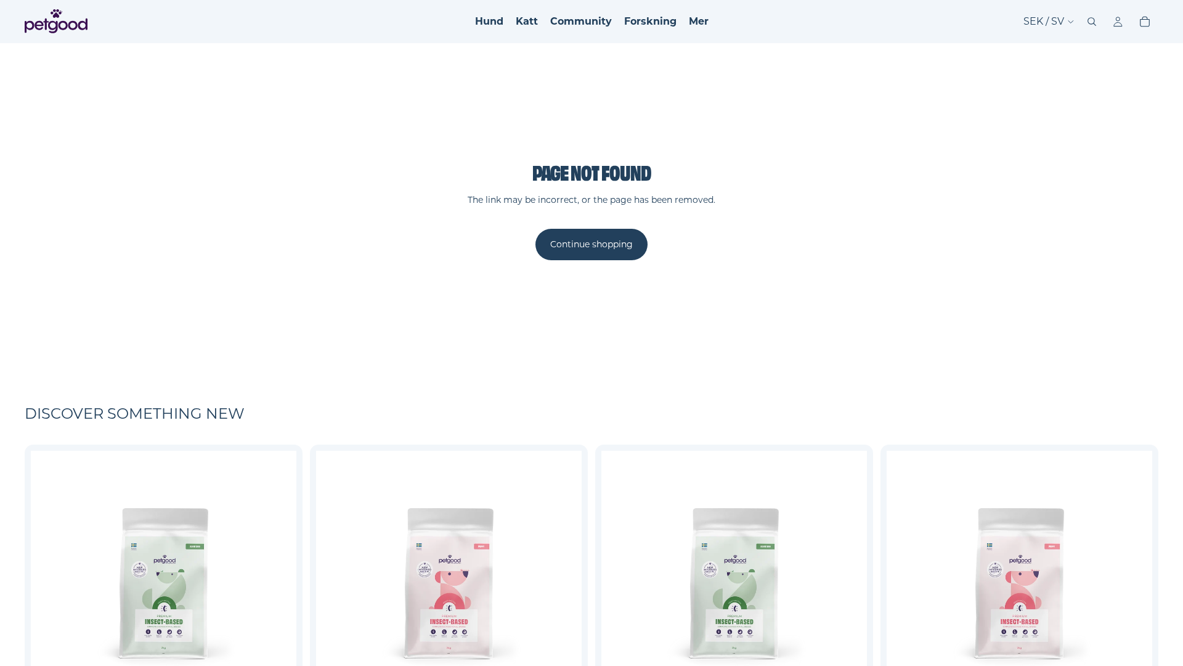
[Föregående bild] (49, 583)
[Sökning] (1091, 21)
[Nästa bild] (277, 583)
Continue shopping (591, 244)
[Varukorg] (1144, 21)
